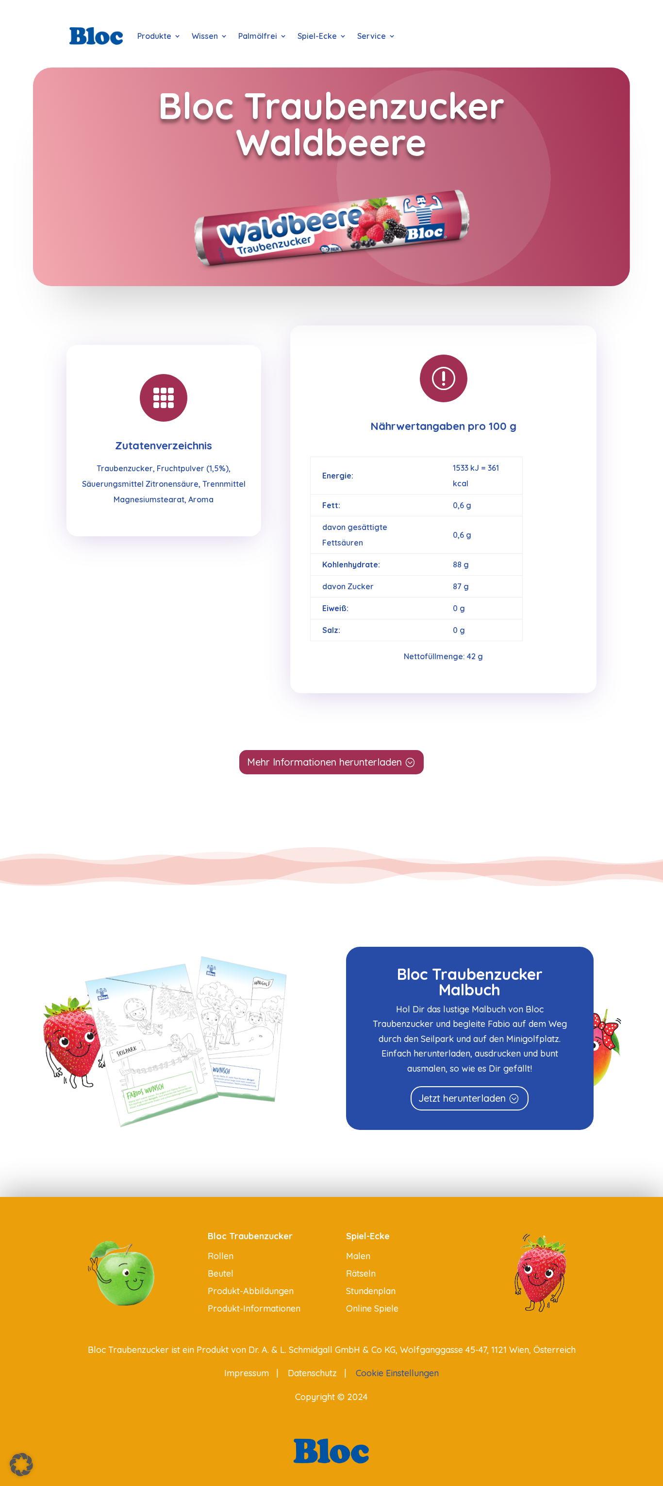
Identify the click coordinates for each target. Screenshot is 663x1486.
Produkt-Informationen (254, 1308)
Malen (358, 1256)
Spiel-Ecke (317, 36)
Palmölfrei (257, 36)
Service (371, 36)
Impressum (246, 1373)
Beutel (220, 1273)
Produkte (154, 36)
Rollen (220, 1256)
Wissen (205, 36)
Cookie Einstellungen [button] (397, 1373)
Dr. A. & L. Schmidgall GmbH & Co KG (322, 1349)
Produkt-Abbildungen (251, 1291)
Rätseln (361, 1273)
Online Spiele (372, 1308)
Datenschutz (312, 1373)
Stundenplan (371, 1291)
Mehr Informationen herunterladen (324, 762)
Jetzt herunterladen (462, 1098)
